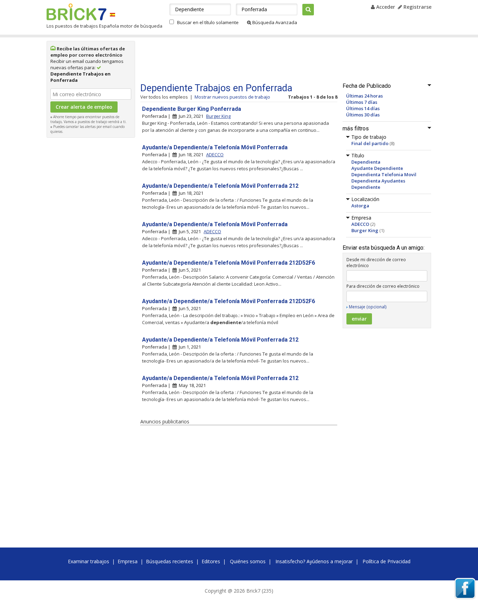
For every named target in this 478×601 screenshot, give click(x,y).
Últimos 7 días (361, 102)
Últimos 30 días (363, 115)
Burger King (364, 230)
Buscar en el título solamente (208, 22)
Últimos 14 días (363, 108)
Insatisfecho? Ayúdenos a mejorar (314, 561)
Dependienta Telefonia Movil (383, 174)
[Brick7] (112, 14)
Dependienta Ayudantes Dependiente (378, 184)
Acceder (385, 6)
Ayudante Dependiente (377, 168)
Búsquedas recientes (169, 561)
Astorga (360, 205)
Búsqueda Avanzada (274, 22)
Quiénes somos (248, 561)
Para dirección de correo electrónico (383, 286)
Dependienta (365, 162)
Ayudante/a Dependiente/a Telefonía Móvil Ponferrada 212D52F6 (228, 262)
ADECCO (360, 224)
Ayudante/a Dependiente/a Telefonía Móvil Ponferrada (215, 147)
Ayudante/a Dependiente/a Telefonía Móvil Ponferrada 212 (220, 186)
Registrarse (416, 6)
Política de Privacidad (386, 561)
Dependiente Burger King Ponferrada (191, 109)
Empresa (128, 561)
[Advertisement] (91, 246)
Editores (211, 561)
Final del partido (369, 143)
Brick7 (76, 11)
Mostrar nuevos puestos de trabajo (232, 97)
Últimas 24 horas (364, 96)
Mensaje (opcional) (367, 307)
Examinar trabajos (88, 561)
